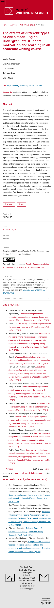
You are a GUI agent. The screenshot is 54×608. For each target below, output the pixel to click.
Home (5, 25)
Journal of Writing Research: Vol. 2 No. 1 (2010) (28, 410)
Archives (14, 25)
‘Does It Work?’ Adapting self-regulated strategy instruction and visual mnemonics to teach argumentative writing (29, 420)
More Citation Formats (14, 298)
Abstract (9, 204)
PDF (22, 204)
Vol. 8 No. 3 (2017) (27, 25)
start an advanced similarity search (29, 473)
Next (47, 469)
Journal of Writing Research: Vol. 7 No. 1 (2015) (28, 363)
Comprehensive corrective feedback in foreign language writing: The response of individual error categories (29, 544)
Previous (9, 469)
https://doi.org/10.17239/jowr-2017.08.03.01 (25, 85)
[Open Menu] (2, 2)
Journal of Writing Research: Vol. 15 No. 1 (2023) (28, 320)
